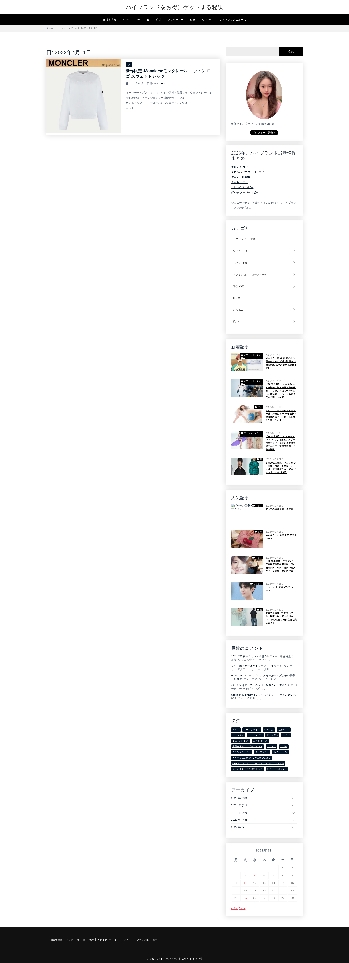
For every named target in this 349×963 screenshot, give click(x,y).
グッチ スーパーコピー (245, 192)
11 (245, 883)
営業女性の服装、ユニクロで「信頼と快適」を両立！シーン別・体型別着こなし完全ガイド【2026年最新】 (281, 467)
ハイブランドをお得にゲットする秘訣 (174, 7)
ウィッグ (207, 19)
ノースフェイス (252, 729)
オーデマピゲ (255, 735)
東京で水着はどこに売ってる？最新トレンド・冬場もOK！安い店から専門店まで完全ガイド (281, 618)
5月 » (242, 908)
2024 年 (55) (239, 812)
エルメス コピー (241, 167)
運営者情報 (109, 19)
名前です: (237, 123)
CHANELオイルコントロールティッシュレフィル (258, 763)
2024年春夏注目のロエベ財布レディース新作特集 (261, 656)
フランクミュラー (241, 752)
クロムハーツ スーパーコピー (249, 172)
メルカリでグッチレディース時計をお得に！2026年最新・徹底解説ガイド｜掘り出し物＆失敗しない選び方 (281, 415)
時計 (158, 19)
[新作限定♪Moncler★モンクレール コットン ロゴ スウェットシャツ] (83, 95)
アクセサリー (176, 19)
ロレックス (238, 735)
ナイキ (235, 729)
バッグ (127, 19)
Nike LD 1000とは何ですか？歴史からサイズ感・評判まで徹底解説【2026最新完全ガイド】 (281, 363)
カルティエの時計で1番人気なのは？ (251, 758)
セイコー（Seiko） (277, 769)
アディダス (272, 735)
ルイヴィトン (280, 752)
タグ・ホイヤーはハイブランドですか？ (255, 665)
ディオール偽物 (240, 177)
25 (245, 897)
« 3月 (234, 908)
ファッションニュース (232, 19)
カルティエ (284, 729)
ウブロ (283, 746)
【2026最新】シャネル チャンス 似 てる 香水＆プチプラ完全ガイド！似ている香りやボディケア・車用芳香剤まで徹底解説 (281, 443)
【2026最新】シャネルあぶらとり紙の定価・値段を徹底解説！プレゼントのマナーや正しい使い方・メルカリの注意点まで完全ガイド (281, 391)
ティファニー (262, 752)
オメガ (285, 735)
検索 (291, 51)
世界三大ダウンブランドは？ (247, 746)
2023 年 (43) (239, 819)
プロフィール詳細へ (264, 132)
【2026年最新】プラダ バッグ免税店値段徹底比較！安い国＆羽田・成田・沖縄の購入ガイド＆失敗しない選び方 (281, 566)
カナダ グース (260, 741)
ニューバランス (240, 741)
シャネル (269, 729)
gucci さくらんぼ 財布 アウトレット (281, 537)
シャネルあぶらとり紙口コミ (247, 769)
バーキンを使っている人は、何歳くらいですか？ (260, 685)
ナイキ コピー (239, 182)
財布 (193, 19)
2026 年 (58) (239, 798)
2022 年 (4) (238, 827)
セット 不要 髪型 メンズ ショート (281, 589)
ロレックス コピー (242, 187)
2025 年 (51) (239, 805)
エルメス (271, 746)
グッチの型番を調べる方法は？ (279, 511)
